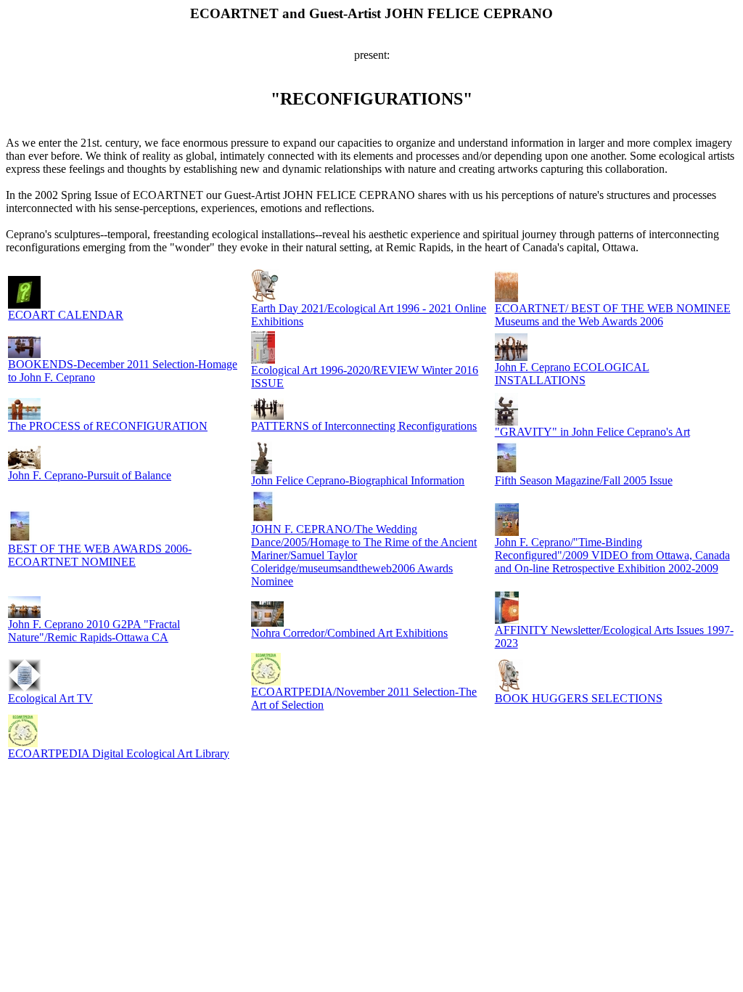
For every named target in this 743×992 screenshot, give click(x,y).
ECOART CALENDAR (65, 315)
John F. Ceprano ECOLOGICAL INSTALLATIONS (572, 373)
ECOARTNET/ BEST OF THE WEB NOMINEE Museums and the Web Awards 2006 (613, 315)
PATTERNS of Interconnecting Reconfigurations (364, 426)
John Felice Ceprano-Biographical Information (357, 480)
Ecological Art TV (50, 698)
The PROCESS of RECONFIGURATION (108, 426)
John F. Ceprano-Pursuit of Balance (89, 475)
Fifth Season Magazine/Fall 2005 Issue (584, 480)
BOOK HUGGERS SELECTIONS (578, 698)
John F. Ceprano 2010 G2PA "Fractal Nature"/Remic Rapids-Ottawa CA (94, 630)
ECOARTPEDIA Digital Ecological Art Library (118, 753)
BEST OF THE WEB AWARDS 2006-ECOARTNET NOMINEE (100, 555)
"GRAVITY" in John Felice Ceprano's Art (592, 432)
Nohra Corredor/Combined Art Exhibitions (349, 633)
